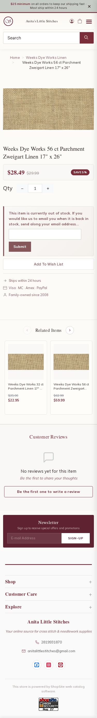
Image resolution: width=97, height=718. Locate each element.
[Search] (87, 38)
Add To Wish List (48, 264)
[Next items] (70, 330)
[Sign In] (72, 21)
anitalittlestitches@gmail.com (51, 651)
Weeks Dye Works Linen (46, 57)
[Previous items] (27, 330)
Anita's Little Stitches (42, 21)
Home (15, 57)
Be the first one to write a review (48, 491)
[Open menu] (89, 21)
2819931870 (51, 642)
